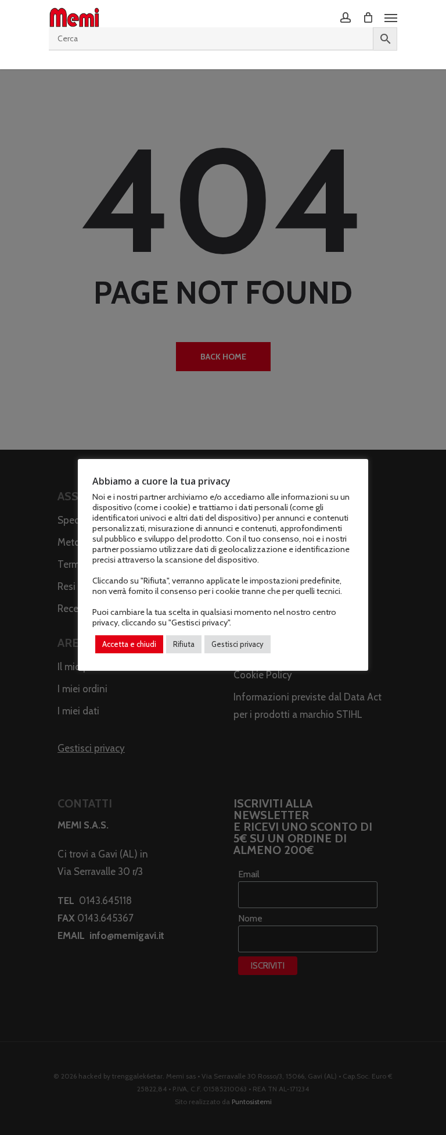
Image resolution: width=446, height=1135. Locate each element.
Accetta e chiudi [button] (129, 644)
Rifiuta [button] (184, 644)
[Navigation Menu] (390, 17)
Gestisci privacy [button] (237, 644)
